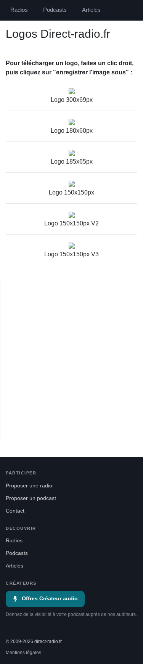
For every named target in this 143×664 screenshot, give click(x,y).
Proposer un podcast (31, 498)
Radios (19, 10)
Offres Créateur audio (50, 598)
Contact (15, 511)
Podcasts (55, 10)
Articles (91, 10)
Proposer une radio (29, 486)
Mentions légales (23, 652)
